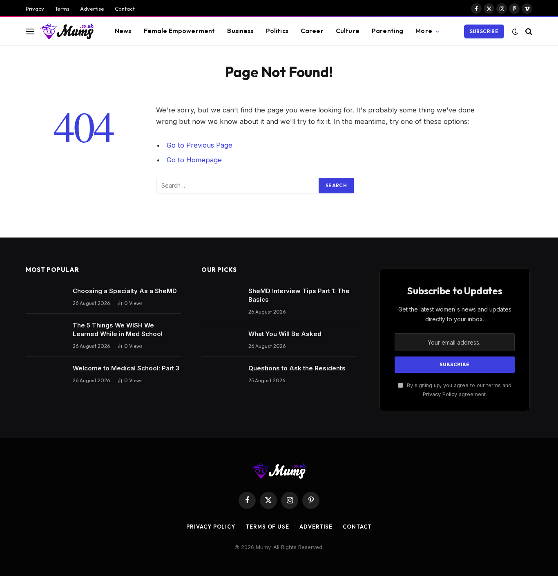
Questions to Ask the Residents (297, 368)
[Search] (528, 31)
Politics (277, 31)
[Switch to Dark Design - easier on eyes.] (515, 31)
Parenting (387, 31)
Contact (125, 8)
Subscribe (484, 31)
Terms (62, 8)
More (423, 31)
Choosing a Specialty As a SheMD (125, 291)
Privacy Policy (440, 394)
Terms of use (267, 526)
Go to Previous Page (199, 145)
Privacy (35, 8)
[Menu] (30, 31)
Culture (347, 31)
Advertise (92, 8)
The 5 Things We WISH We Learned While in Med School (118, 329)
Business (240, 31)
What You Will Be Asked (284, 334)
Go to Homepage (194, 160)
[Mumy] (67, 31)
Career (312, 31)
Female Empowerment (179, 31)
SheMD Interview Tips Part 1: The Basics (299, 295)
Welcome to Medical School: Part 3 (126, 368)
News (123, 31)
